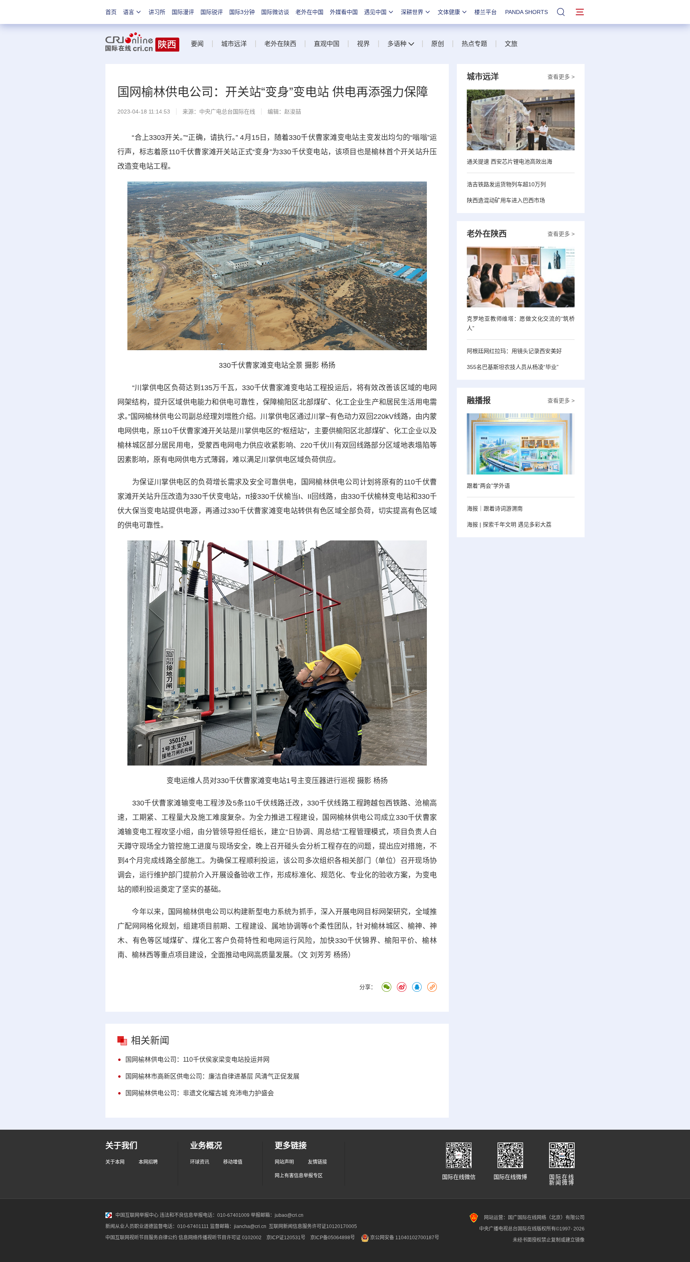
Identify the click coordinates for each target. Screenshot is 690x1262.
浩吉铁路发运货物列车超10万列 (506, 184)
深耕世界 (412, 12)
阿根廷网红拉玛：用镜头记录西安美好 (514, 351)
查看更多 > (561, 77)
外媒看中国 (344, 12)
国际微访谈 (275, 12)
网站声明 (284, 1162)
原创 (437, 43)
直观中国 (326, 43)
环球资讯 (199, 1162)
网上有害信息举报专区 (299, 1175)
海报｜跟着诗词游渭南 (495, 508)
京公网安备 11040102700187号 (404, 1237)
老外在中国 (309, 12)
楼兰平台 (485, 12)
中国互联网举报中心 (137, 1215)
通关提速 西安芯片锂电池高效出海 (509, 161)
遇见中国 (375, 12)
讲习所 (157, 12)
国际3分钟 (242, 12)
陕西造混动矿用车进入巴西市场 (506, 200)
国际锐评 (211, 12)
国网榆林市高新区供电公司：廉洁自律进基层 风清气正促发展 (212, 1076)
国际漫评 (183, 12)
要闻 (197, 43)
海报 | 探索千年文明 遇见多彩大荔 (509, 524)
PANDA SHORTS (526, 12)
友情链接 (317, 1162)
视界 (363, 43)
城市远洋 (234, 43)
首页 (111, 12)
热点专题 (474, 43)
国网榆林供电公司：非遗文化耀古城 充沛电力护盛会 (199, 1093)
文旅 (511, 43)
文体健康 (449, 12)
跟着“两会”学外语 (488, 485)
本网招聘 (148, 1162)
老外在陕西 (280, 43)
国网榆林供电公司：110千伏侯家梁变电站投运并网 (197, 1059)
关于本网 (115, 1162)
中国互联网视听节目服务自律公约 (141, 1237)
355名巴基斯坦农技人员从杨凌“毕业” (513, 367)
